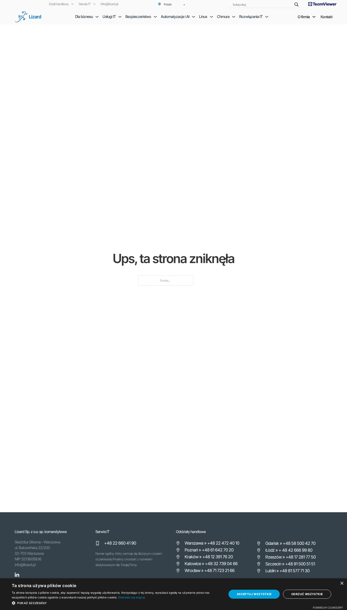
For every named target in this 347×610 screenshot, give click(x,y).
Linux (203, 16)
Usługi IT (109, 16)
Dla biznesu (84, 16)
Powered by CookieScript (328, 607)
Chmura (223, 16)
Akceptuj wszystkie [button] (254, 594)
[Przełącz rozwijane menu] (72, 4)
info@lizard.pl (109, 4)
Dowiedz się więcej (131, 597)
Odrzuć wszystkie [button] (307, 594)
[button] (116, 603)
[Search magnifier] (296, 4)
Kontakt (326, 16)
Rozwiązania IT (250, 16)
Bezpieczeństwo (138, 16)
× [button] (341, 583)
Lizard (35, 17)
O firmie (304, 16)
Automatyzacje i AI (175, 16)
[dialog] (173, 594)
